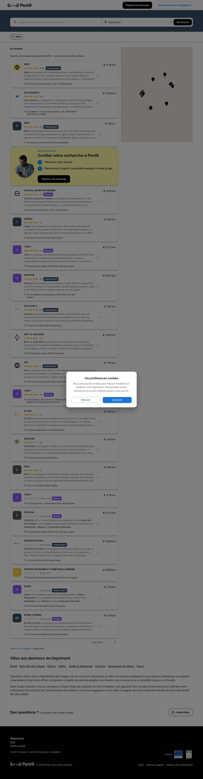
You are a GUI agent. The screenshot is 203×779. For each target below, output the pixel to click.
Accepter (117, 400)
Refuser (85, 400)
